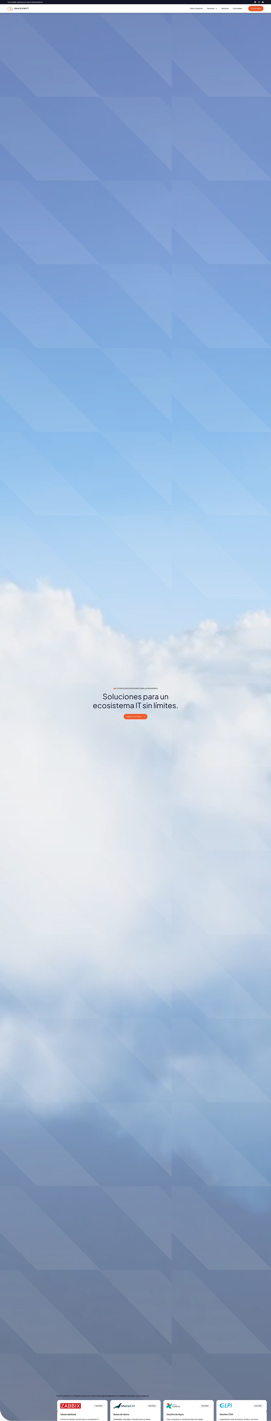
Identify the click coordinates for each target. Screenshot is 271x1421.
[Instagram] (259, 2)
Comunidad (237, 8)
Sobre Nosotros (196, 8)
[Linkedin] (255, 2)
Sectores (225, 8)
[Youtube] (263, 2)
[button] (57, 1411)
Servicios (210, 8)
